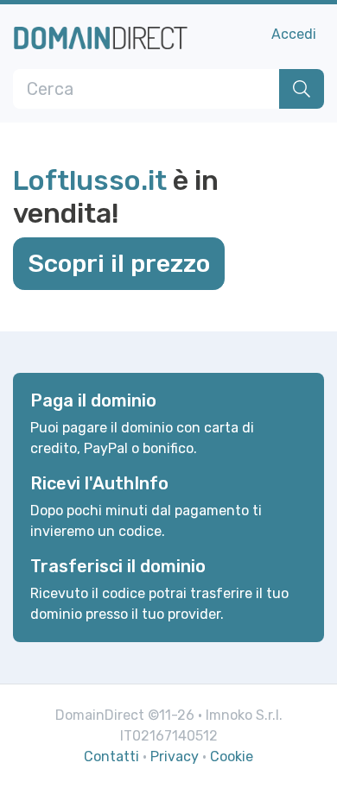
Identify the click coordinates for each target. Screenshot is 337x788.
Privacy (174, 756)
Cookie (231, 756)
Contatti (111, 756)
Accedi (293, 34)
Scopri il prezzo (119, 263)
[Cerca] (301, 89)
